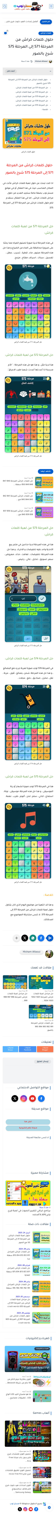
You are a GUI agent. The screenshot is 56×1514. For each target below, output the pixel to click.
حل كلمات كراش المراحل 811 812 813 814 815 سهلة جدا (18, 1255)
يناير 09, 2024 (24, 1249)
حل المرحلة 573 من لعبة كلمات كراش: (31, 97)
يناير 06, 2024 (24, 1282)
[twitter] (14, 1098)
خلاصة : (44, 110)
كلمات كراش (46, 33)
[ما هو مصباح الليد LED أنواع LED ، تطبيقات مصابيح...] (42, 1396)
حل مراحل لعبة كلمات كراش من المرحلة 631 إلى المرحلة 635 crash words (18, 1303)
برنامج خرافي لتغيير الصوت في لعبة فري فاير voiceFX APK (29, 1213)
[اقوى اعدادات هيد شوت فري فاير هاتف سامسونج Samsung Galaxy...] (42, 1487)
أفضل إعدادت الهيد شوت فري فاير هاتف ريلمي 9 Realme (21, 22)
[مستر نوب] (28, 6)
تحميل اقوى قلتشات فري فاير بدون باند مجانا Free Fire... (29, 1440)
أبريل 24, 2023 (24, 1233)
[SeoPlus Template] (44, 1504)
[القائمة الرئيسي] (51, 6)
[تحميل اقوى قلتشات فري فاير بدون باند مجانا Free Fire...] (42, 1456)
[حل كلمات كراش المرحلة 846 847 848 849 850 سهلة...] (44, 482)
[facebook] (41, 1098)
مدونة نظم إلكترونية (28, 1128)
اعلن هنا (28, 1122)
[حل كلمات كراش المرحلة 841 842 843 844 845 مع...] (44, 497)
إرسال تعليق (42, 1062)
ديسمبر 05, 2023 (23, 1297)
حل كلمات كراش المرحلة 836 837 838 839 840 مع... (18, 513)
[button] (41, 938)
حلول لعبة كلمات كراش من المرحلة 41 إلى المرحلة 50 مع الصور (18, 1239)
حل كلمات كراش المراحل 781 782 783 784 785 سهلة (18, 1286)
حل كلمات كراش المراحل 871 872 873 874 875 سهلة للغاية (18, 1271)
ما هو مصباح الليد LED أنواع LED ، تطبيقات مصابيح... (18, 1396)
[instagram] (23, 1098)
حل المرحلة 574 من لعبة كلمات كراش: (31, 101)
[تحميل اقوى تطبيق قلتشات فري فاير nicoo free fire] (42, 1472)
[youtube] (32, 1098)
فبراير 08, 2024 (24, 1265)
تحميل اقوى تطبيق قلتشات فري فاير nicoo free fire (18, 1472)
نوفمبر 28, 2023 (23, 1313)
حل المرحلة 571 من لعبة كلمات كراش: (31, 88)
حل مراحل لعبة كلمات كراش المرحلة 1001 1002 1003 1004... (42, 997)
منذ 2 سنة (44, 1208)
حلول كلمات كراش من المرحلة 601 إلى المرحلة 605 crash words (18, 1319)
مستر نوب (14, 1504)
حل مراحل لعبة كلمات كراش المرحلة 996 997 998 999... (15, 997)
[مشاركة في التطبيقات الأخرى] (16, 938)
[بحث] (5, 6)
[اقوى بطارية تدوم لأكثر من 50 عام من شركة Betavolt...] (42, 1381)
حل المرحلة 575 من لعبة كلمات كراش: (31, 105)
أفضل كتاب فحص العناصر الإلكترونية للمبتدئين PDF (34, 1365)
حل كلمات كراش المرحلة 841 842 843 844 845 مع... (18, 498)
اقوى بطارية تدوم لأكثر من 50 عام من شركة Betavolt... (18, 1381)
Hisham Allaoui (41, 61)
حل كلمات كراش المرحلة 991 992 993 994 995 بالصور (42, 1026)
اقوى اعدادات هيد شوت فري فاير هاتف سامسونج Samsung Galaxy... (18, 1489)
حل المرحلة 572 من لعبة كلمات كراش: (31, 92)
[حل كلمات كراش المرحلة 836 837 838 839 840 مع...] (44, 512)
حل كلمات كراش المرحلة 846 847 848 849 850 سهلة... (18, 483)
